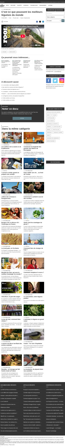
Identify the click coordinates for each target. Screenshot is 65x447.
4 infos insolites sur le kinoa (8, 98)
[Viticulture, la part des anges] (11, 287)
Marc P (48, 115)
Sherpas (49, 126)
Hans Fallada (56, 129)
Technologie (34, 5)
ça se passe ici (57, 71)
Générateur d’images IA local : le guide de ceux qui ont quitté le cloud (32, 404)
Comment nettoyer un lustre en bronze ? (32, 410)
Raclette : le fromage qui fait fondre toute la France (10, 370)
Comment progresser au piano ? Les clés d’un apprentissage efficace (31, 398)
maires (48, 129)
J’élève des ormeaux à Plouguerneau (8, 197)
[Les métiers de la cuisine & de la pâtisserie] (11, 138)
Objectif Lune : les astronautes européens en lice (7, 416)
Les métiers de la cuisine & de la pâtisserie (53, 392)
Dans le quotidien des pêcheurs (8, 425)
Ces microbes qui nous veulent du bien (55, 404)
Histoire (13, 5)
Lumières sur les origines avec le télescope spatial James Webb (8, 410)
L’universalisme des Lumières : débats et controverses (55, 389)
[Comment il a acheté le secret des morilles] (34, 188)
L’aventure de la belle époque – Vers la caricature (55, 410)
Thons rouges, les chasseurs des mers (9, 428)
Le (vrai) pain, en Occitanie (10, 248)
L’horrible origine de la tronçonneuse (31, 392)
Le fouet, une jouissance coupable (8, 398)
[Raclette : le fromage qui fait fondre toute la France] (11, 360)
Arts (7, 5)
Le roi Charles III (4, 401)
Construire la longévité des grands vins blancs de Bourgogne (32, 148)
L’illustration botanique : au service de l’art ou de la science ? (54, 416)
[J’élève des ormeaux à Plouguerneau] (11, 188)
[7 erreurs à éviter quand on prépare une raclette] (11, 163)
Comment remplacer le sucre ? (34, 272)
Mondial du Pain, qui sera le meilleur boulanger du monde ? (11, 273)
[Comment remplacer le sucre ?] (34, 263)
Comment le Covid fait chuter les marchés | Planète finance (8, 404)
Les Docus (6, 444)
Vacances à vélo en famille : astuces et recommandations (32, 425)
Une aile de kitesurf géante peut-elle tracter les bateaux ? (9, 431)
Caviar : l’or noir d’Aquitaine (33, 343)
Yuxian (54, 115)
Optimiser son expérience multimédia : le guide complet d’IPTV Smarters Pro (32, 422)
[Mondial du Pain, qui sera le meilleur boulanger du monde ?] (11, 263)
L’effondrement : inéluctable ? (52, 425)
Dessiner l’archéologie (51, 430)
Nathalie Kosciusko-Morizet (54, 112)
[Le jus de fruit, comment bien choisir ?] (11, 310)
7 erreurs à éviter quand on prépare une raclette (10, 173)
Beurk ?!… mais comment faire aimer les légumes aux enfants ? (16, 93)
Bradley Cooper (58, 132)
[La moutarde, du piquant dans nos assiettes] (34, 360)
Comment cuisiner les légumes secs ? (10, 89)
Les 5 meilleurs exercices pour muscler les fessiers (32, 431)
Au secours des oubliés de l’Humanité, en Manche (54, 413)
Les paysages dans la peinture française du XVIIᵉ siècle (55, 422)
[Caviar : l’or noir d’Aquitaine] (34, 334)
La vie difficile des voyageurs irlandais (9, 392)
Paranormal (42, 5)
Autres (50, 5)
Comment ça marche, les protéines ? (9, 413)
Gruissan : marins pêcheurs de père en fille (9, 395)
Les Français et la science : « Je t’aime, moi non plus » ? (55, 401)
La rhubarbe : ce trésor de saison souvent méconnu (13, 91)
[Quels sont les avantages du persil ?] (34, 213)
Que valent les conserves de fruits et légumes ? (13, 87)
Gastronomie (27, 17)
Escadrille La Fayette (52, 123)
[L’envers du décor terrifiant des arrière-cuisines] (11, 334)
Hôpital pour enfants (5, 407)
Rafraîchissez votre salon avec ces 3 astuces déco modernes (31, 416)
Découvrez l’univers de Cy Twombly (54, 407)
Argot (48, 135)
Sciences (25, 5)
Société (19, 5)
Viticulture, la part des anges (10, 296)
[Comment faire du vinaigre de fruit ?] (34, 239)
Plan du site (12, 444)
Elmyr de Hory (57, 126)
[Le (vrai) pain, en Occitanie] (11, 239)
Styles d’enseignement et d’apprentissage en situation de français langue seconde (55, 398)
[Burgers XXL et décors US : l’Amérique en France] (11, 213)
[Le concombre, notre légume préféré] (34, 287)
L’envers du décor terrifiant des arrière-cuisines (11, 344)
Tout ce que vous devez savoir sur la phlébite (31, 413)
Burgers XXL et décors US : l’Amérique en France (10, 223)
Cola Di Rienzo (50, 120)
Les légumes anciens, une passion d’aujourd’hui (13, 95)
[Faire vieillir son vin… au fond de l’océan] (34, 163)
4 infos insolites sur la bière (8, 100)
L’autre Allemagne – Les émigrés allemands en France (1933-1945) (53, 428)
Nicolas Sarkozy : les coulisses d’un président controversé (9, 422)
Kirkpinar (49, 132)
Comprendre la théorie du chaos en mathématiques (31, 428)
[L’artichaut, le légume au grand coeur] (34, 310)
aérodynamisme (51, 141)
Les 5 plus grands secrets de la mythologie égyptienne (30, 395)
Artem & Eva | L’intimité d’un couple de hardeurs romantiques (9, 419)
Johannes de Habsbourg (53, 138)
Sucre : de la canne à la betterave (30, 407)
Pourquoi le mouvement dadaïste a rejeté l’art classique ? (31, 389)
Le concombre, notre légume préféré (10, 85)
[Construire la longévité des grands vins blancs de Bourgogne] (34, 138)
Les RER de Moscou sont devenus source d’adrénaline (8, 389)
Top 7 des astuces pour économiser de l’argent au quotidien (32, 419)
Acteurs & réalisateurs (51, 419)
